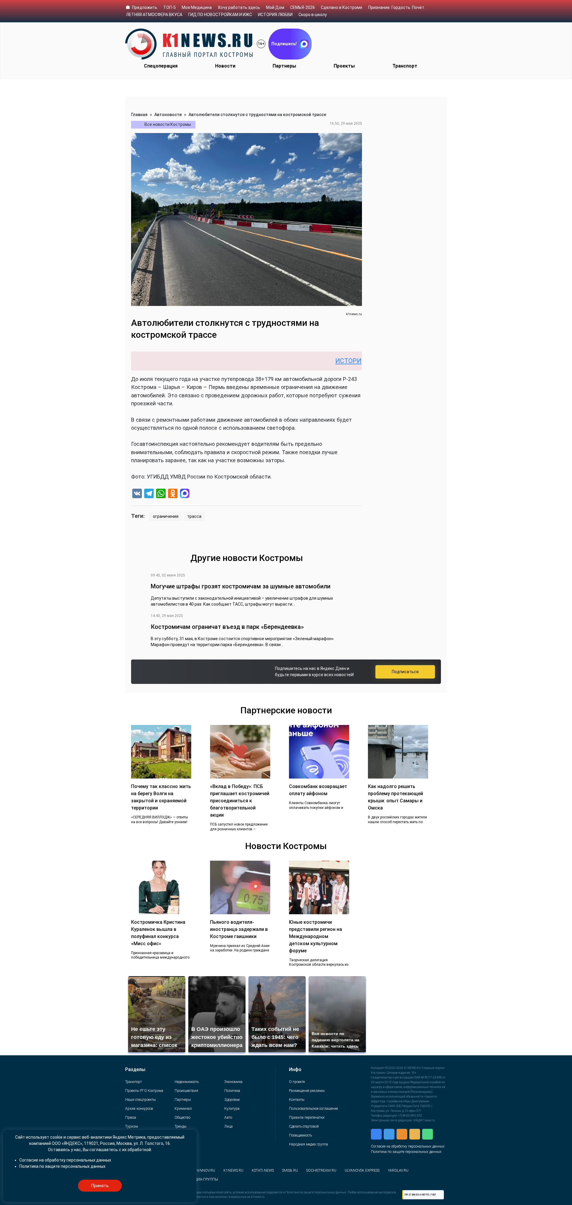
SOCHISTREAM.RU (321, 1170)
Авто (228, 1117)
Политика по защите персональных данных (406, 1152)
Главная (139, 114)
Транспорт (404, 66)
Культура (232, 1108)
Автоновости (168, 114)
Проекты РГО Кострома (144, 1091)
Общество (182, 1117)
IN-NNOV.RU (205, 1170)
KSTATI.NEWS (263, 1170)
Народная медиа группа (308, 1144)
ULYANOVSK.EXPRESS (362, 1170)
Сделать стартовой (304, 1126)
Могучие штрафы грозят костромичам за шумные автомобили (240, 586)
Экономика (233, 1082)
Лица (228, 1126)
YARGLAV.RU (398, 1170)
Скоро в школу (313, 14)
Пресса (130, 1117)
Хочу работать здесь (239, 7)
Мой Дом (275, 7)
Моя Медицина (197, 7)
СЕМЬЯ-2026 (302, 7)
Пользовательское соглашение (313, 1108)
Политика (232, 1091)
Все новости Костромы (167, 124)
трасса (194, 516)
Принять (100, 1185)
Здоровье (232, 1100)
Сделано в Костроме (341, 7)
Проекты (344, 66)
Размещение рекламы (307, 1091)
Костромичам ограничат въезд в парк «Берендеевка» (227, 626)
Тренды (180, 1126)
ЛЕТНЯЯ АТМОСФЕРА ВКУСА (154, 14)
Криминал (183, 1108)
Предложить (144, 7)
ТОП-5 (169, 7)
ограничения (165, 516)
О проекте (297, 1082)
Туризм (131, 1126)
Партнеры (284, 66)
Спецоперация (161, 66)
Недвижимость (187, 1082)
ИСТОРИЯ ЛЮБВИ (275, 14)
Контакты (296, 1100)
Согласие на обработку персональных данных (407, 1146)
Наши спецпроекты (140, 1100)
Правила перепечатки (306, 1117)
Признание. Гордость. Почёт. (396, 7)
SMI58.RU (290, 1170)
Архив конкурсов (139, 1108)
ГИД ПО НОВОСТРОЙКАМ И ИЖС (220, 14)
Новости (225, 66)
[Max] (185, 494)
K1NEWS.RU (233, 1170)
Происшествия (186, 1091)
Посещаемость (300, 1135)
